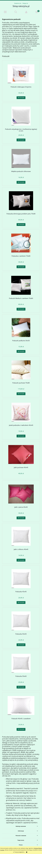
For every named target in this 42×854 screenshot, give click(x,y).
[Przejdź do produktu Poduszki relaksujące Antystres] (21, 73)
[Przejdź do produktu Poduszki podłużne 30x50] (21, 327)
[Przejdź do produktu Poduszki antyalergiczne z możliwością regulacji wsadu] (21, 116)
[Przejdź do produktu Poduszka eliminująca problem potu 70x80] (21, 200)
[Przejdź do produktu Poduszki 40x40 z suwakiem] (21, 705)
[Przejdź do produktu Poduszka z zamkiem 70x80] (21, 243)
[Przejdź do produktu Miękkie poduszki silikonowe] (21, 158)
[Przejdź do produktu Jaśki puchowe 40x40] (21, 454)
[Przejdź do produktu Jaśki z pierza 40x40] (21, 494)
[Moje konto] (26, 12)
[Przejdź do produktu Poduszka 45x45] (21, 578)
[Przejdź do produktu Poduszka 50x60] (21, 663)
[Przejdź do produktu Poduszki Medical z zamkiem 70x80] (21, 285)
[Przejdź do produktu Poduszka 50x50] (21, 620)
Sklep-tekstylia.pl (21, 6)
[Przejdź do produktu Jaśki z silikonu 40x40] (21, 536)
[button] (5, 12)
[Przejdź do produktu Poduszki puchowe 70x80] (21, 369)
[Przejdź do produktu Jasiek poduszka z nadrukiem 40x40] (21, 412)
